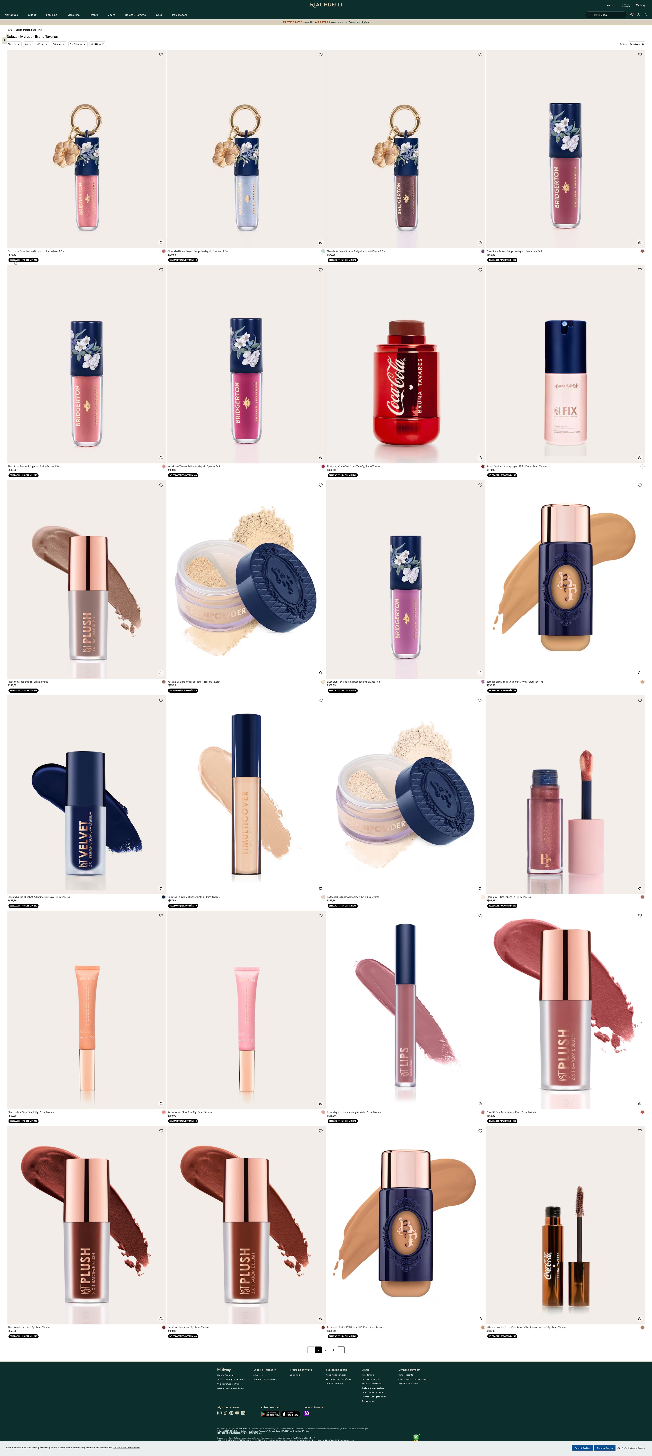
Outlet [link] (32, 14)
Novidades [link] (11, 14)
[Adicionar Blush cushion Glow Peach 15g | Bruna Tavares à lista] (161, 915)
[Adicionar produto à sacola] (161, 242)
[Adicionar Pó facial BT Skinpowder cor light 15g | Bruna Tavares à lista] (321, 485)
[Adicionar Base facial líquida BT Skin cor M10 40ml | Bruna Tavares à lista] (640, 485)
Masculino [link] (73, 14)
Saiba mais (295, 1374)
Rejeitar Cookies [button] (605, 1447)
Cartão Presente (406, 1374)
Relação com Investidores (264, 1379)
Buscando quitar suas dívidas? (230, 1388)
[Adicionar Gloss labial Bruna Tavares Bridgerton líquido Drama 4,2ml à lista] (480, 54)
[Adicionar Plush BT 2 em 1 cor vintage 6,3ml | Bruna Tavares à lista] (640, 915)
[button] (631, 1448)
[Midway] (640, 5)
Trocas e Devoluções (371, 1379)
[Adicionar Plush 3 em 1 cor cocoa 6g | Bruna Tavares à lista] (161, 1131)
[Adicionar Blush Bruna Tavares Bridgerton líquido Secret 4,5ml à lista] (161, 270)
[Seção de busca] (606, 14)
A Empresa (258, 1374)
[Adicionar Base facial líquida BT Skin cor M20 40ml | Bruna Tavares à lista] (480, 1131)
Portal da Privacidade (372, 1383)
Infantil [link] (94, 14)
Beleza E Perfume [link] (135, 14)
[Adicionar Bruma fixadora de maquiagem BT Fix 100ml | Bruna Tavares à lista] (640, 270)
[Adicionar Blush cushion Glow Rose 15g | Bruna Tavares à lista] (321, 915)
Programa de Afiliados (408, 1383)
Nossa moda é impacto (336, 1374)
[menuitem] (11, 14)
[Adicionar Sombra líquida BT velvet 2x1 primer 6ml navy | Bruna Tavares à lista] (161, 700)
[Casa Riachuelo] (626, 5)
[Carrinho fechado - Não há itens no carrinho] (645, 14)
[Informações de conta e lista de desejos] (638, 14)
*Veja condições (359, 22)
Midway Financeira (225, 1375)
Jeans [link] (111, 14)
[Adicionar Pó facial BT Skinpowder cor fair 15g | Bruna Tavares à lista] (480, 700)
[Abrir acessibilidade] (4, 40)
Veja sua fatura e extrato (228, 1383)
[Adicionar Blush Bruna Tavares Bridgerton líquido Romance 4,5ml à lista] (640, 54)
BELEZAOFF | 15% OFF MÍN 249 (23, 260)
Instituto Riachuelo (334, 1383)
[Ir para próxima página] (341, 1350)
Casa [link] (159, 14)
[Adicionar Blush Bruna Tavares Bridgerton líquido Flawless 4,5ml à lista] (480, 485)
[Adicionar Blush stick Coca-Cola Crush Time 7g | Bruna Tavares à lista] (480, 270)
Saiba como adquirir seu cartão (231, 1379)
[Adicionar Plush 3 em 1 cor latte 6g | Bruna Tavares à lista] (161, 485)
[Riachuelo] (326, 5)
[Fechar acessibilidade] (7, 35)
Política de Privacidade (126, 1447)
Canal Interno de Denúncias (374, 1392)
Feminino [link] (51, 14)
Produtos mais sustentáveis (338, 1379)
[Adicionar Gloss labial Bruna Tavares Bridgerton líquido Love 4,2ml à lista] (161, 54)
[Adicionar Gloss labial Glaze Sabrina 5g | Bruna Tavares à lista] (640, 700)
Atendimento (368, 1374)
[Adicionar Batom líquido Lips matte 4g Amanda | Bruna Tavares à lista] (480, 915)
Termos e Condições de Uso (374, 1396)
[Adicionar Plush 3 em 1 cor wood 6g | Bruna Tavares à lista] (321, 1131)
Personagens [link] (179, 14)
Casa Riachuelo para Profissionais (413, 1379)
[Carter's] (611, 5)
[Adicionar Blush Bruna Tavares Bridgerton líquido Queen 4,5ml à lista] (321, 270)
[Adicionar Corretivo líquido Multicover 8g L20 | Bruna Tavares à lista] (321, 700)
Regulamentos (368, 1401)
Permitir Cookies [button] (582, 1447)
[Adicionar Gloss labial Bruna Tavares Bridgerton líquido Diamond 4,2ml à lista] (321, 54)
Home (9, 30)
